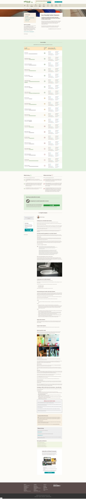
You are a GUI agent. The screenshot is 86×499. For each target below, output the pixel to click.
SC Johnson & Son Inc (31, 138)
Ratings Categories (51, 48)
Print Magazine (25, 486)
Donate (44, 490)
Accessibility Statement (48, 496)
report (40, 376)
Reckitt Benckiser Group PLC (32, 115)
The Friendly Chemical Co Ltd (32, 70)
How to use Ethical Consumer (40, 442)
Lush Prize (35, 489)
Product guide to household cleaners (41, 443)
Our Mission (25, 488)
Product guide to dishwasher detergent (41, 446)
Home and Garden (30, 8)
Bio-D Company (31, 76)
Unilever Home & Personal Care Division (33, 160)
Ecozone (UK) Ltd (31, 149)
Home (27, 8)
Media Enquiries (45, 487)
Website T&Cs (43, 496)
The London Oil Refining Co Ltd (32, 104)
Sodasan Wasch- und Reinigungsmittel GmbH (34, 93)
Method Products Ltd (31, 132)
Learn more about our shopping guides (29, 31)
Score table (26, 16)
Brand (25, 48)
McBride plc (30, 121)
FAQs (48, 44)
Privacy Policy (40, 496)
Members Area (25, 490)
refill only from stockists (43, 394)
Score (45, 47)
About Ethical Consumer (26, 485)
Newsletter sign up (46, 489)
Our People (25, 489)
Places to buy (27, 20)
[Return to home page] (28, 1)
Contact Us (45, 485)
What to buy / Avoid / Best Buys (29, 17)
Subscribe (51, 205)
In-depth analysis (27, 19)
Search (49, 2)
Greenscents (38, 280)
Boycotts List (35, 485)
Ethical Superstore (40, 435)
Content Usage (36, 496)
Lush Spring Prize (36, 490)
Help (44, 488)
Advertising (45, 486)
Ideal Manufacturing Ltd (32, 59)
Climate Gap (35, 488)
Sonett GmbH (30, 87)
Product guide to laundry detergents (41, 445)
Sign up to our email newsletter (29, 230)
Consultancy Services (26, 487)
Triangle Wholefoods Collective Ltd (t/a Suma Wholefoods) (32, 82)
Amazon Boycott (36, 486)
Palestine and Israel (36, 487)
